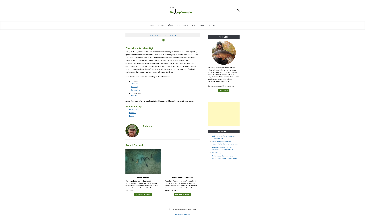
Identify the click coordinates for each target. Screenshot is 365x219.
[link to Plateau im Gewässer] (182, 161)
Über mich (224, 91)
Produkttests (182, 25)
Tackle (194, 25)
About (202, 25)
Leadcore (132, 113)
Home (152, 25)
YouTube (212, 25)
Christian (147, 126)
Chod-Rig (134, 84)
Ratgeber (161, 25)
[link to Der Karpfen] (143, 161)
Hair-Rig (134, 96)
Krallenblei (133, 109)
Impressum (179, 215)
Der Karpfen (143, 178)
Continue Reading (143, 194)
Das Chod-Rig (216, 153)
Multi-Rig (134, 87)
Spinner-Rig (135, 90)
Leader (131, 116)
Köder (170, 25)
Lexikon (187, 215)
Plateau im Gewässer (182, 178)
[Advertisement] (224, 114)
